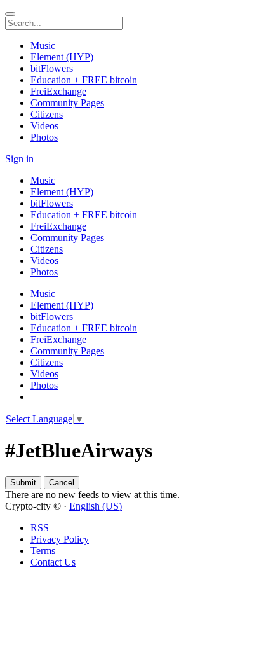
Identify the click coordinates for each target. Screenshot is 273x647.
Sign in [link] (19, 158)
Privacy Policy (59, 539)
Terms (42, 550)
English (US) (95, 506)
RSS (39, 527)
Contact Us (53, 562)
